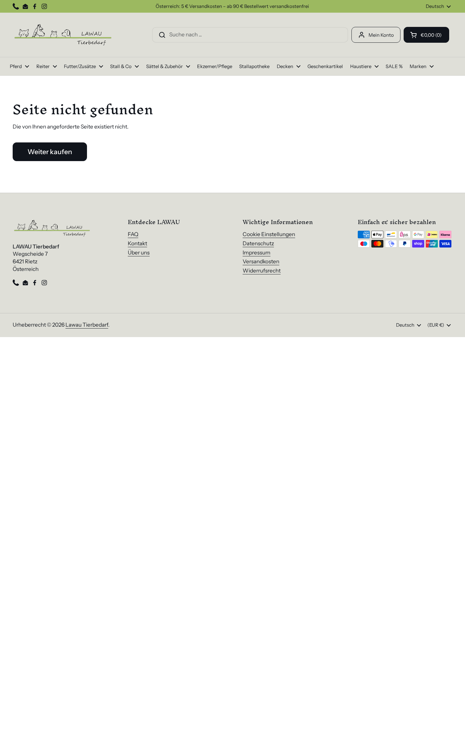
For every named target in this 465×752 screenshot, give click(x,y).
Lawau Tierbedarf (86, 325)
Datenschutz (258, 243)
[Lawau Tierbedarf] (63, 35)
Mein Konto (381, 35)
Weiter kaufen (50, 151)
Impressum (256, 252)
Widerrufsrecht (262, 270)
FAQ (133, 234)
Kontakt (137, 243)
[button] (426, 35)
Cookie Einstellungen (269, 234)
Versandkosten (261, 261)
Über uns (139, 252)
